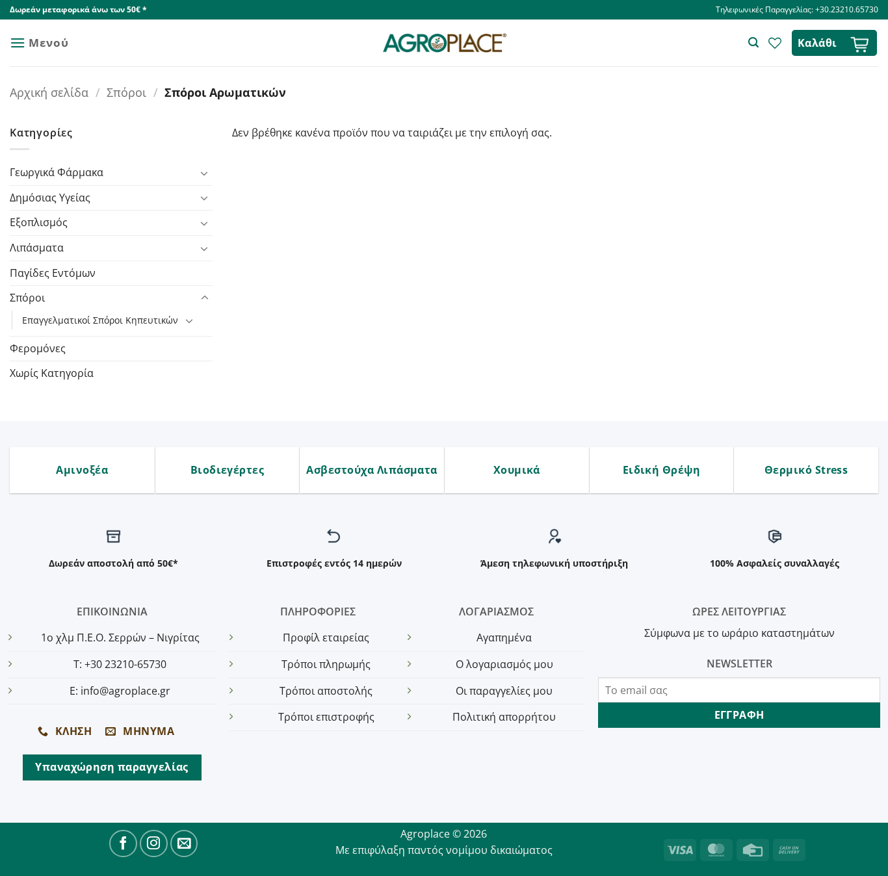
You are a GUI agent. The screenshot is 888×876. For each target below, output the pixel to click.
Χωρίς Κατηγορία (52, 373)
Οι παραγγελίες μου (504, 691)
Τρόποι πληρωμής (326, 664)
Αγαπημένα (504, 637)
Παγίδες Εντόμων (53, 273)
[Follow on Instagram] (154, 844)
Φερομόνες (38, 348)
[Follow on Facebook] (123, 844)
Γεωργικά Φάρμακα (56, 172)
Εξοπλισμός (39, 222)
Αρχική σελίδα (49, 92)
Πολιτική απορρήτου (504, 717)
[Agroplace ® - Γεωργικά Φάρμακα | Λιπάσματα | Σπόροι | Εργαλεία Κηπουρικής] (444, 43)
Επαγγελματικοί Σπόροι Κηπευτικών (100, 320)
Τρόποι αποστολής (326, 691)
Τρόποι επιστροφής (326, 717)
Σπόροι (126, 92)
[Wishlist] (774, 43)
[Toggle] (205, 173)
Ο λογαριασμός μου (504, 664)
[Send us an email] (184, 844)
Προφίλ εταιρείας (326, 637)
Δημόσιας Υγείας (50, 197)
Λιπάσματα (37, 247)
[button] (39, 42)
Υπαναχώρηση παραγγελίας (112, 767)
